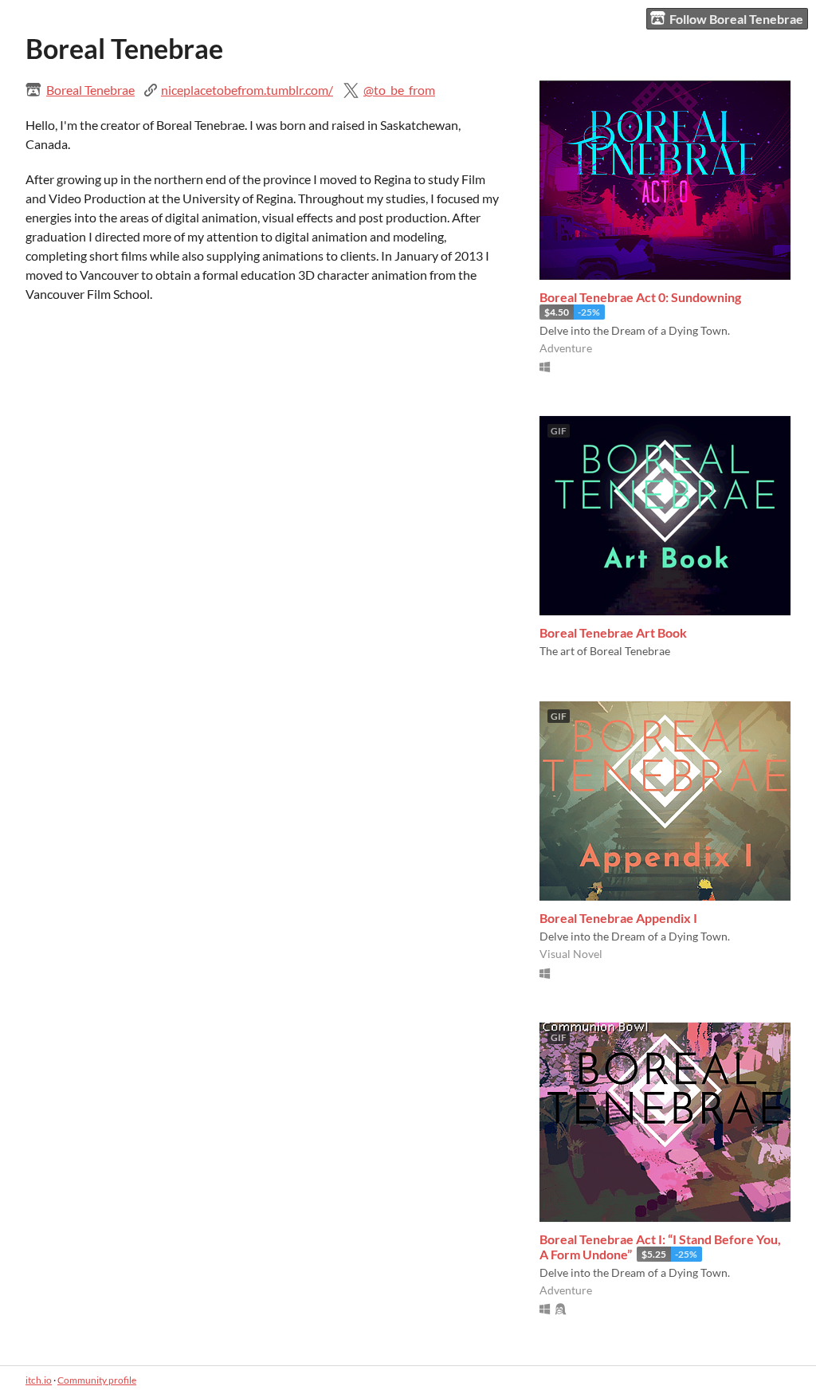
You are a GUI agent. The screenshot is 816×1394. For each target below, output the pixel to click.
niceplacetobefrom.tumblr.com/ (247, 89)
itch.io (39, 1380)
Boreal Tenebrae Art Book (613, 632)
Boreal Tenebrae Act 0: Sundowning (640, 296)
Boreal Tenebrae (90, 89)
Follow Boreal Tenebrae (736, 18)
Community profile (96, 1380)
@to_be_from (399, 89)
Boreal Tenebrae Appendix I (618, 917)
